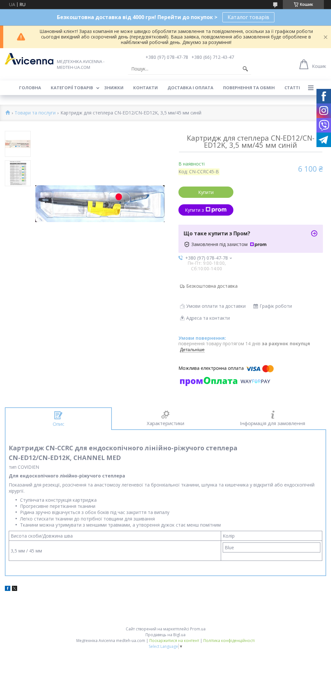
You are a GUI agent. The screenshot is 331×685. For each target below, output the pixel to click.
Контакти (145, 88)
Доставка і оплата (190, 88)
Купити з (194, 210)
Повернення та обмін (249, 88)
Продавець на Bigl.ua (165, 634)
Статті (292, 88)
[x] (14, 589)
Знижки (113, 88)
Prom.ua (198, 629)
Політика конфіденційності (229, 640)
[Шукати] (245, 68)
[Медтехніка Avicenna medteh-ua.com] (29, 59)
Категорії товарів (72, 88)
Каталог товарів (248, 17)
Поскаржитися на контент (174, 640)
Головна (30, 88)
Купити (206, 192)
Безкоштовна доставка (212, 286)
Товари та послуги (35, 113)
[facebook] (7, 589)
